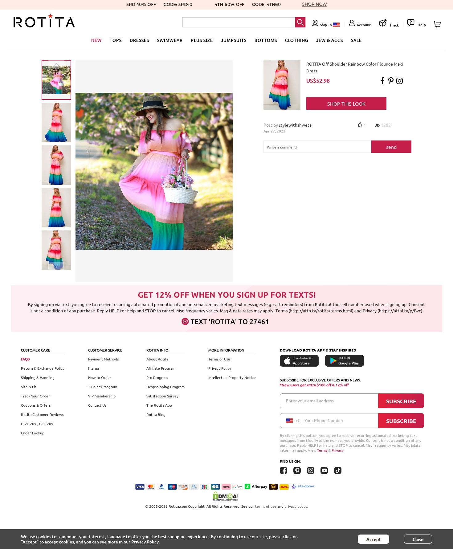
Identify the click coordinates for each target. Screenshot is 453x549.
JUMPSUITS (234, 40)
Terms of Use (219, 358)
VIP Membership (102, 395)
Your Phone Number (323, 420)
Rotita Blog (155, 414)
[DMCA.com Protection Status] (226, 496)
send (391, 147)
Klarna (93, 368)
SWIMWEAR (170, 40)
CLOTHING (296, 40)
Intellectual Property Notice (232, 377)
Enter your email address (310, 400)
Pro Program (157, 377)
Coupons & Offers (36, 405)
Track (394, 24)
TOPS (116, 40)
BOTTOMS (266, 40)
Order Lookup (32, 432)
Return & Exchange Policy (42, 368)
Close (418, 539)
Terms (322, 450)
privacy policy (295, 506)
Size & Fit (28, 386)
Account (364, 24)
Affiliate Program (160, 368)
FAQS (25, 358)
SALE (356, 40)
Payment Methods (103, 358)
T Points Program (102, 386)
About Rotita (157, 358)
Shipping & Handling (38, 377)
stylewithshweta (295, 125)
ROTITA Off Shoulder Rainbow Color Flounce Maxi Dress (354, 67)
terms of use (265, 506)
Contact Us (97, 405)
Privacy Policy (219, 368)
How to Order (99, 377)
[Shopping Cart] (438, 24)
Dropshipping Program (165, 386)
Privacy (338, 450)
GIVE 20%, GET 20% (37, 423)
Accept (373, 539)
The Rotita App (159, 405)
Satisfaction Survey (162, 395)
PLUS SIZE (202, 40)
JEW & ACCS (329, 40)
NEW (96, 40)
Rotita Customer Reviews (42, 414)
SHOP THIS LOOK (346, 103)
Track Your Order (35, 395)
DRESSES (139, 40)
